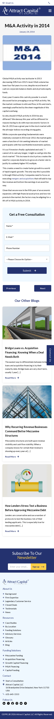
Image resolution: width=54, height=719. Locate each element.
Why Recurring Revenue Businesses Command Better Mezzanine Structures (26, 431)
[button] (50, 11)
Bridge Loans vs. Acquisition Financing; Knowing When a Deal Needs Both (24, 352)
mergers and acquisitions (23, 178)
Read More (10, 377)
